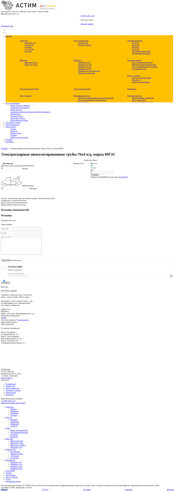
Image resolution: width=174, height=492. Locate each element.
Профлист (78, 60)
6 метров (28, 47)
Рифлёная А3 (30, 43)
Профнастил (15, 114)
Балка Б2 (135, 45)
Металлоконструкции (19, 120)
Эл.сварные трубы (13, 481)
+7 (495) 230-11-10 (87, 16)
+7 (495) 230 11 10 (8, 401)
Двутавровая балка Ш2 (141, 53)
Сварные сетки (16, 116)
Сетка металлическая (82, 89)
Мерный (13, 420)
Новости (13, 131)
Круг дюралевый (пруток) (142, 102)
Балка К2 (135, 49)
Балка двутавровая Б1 (19, 430)
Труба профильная (81, 41)
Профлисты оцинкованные (89, 71)
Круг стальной (26, 96)
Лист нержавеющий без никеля (144, 67)
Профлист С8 (15, 462)
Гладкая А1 (29, 45)
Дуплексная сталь (139, 69)
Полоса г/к (136, 80)
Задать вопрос (23, 320)
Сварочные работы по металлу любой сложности (30, 112)
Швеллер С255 (16, 447)
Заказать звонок (87, 24)
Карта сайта (20, 403)
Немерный (14, 422)
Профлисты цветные (86, 73)
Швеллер (23, 60)
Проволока (131, 89)
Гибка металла (16, 110)
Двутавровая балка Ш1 (141, 51)
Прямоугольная (16, 454)
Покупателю (11, 127)
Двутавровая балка (134, 41)
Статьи (13, 129)
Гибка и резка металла (19, 137)
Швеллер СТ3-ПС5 (18, 445)
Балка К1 (135, 47)
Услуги (45, 489)
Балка (8, 428)
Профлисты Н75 (84, 69)
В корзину (94, 175)
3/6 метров (14, 456)
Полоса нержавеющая (141, 82)
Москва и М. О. (79, 163)
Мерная (13, 409)
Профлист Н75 (16, 469)
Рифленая (14, 413)
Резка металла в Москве (20, 105)
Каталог (9, 36)
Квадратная (15, 452)
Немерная (14, 411)
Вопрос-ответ (15, 133)
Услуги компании (13, 103)
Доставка (87, 489)
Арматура (24, 41)
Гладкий (13, 426)
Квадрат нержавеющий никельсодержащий (95, 98)
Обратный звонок (8, 403)
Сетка (8, 479)
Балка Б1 (135, 43)
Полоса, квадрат (133, 76)
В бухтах (28, 51)
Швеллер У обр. (31, 65)
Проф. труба (11, 449)
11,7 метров (29, 49)
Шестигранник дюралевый (143, 98)
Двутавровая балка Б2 (19, 432)
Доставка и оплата (13, 123)
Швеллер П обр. (31, 62)
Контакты (10, 142)
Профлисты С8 (84, 62)
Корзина (128, 489)
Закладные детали (17, 118)
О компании (11, 384)
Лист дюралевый (139, 100)
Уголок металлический (29, 89)
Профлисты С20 (84, 65)
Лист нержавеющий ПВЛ (142, 62)
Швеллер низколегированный (144, 65)
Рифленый (14, 424)
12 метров (14, 458)
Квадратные (83, 43)
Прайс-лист (10, 386)
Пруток (9, 418)
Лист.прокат (11, 475)
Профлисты (10, 460)
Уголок (8, 473)
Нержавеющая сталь (82, 96)
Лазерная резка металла (19, 108)
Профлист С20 (16, 464)
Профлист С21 (16, 467)
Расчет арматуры (12, 125)
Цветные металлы (134, 96)
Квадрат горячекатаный (141, 78)
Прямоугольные (84, 45)
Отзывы (13, 135)
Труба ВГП (123, 177)
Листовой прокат (134, 60)
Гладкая (13, 415)
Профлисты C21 (84, 67)
